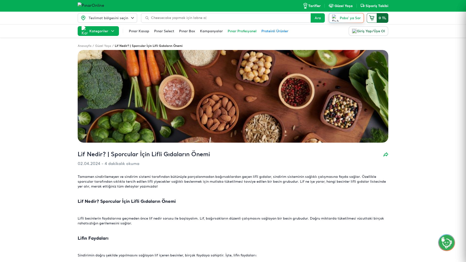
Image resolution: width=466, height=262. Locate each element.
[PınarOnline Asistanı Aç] (446, 242)
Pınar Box (187, 31)
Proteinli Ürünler (274, 31)
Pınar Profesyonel (242, 31)
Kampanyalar (211, 31)
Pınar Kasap (139, 31)
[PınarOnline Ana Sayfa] (100, 5)
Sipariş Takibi (377, 6)
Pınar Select (164, 31)
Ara (318, 18)
